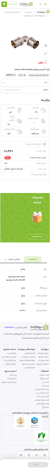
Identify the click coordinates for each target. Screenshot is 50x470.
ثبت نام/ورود (12, 4)
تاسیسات (28, 12)
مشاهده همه (37, 236)
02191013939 (9, 327)
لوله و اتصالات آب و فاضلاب (34, 16)
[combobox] (25, 82)
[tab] (32, 259)
